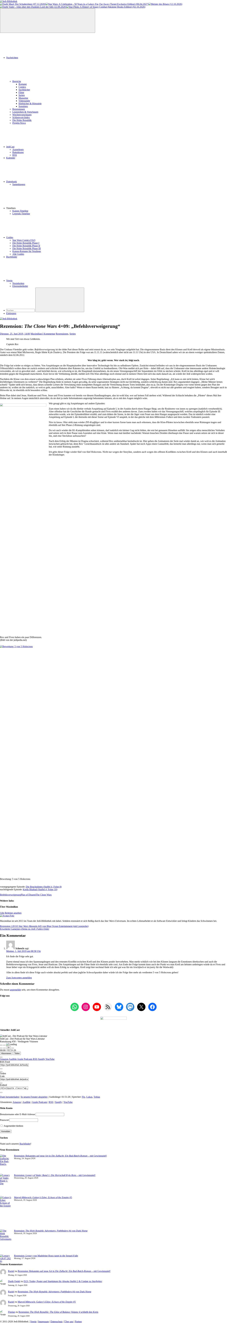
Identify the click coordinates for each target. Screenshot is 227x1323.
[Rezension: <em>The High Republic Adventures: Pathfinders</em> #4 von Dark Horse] (6, 1241)
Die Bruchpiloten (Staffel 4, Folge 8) (44, 886)
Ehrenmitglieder (20, 286)
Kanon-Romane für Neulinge (26, 251)
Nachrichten (12, 57)
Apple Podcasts (25, 1059)
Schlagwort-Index (21, 117)
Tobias (97, 1097)
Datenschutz (56, 1321)
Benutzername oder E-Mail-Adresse (17, 1114)
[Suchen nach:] (20, 310)
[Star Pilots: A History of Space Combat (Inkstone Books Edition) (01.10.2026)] (105, 7)
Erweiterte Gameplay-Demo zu (24, 929)
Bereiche (16, 81)
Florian (11, 1312)
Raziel (11, 1271)
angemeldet (15, 989)
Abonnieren (6, 1053)
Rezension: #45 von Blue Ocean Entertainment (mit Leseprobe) (44, 926)
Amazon (4, 1059)
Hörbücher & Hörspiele (30, 103)
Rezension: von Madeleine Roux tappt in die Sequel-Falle (46, 1255)
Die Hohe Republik (22, 120)
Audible (13, 1059)
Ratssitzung (18, 152)
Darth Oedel (14, 1281)
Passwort (4, 1120)
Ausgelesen (18, 149)
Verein (9, 280)
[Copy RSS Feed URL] (1, 1068)
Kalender (10, 158)
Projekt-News (19, 123)
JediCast (10, 146)
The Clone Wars (44, 894)
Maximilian (36, 333)
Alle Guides (18, 254)
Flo (83, 1097)
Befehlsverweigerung (10, 894)
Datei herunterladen (9, 1097)
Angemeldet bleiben (13, 1126)
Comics (22, 87)
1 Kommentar (48, 333)
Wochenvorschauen (22, 114)
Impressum (43, 1321)
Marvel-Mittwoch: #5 (43, 1197)
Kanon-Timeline (20, 211)
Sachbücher (24, 89)
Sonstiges (23, 106)
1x (8, 1047)
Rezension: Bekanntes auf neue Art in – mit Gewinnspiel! (60, 1155)
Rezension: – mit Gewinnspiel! (54, 1175)
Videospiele (24, 100)
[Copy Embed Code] (1, 1092)
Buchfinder (11, 257)
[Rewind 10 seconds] (4, 1048)
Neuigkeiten (18, 283)
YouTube (50, 1059)
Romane (23, 84)
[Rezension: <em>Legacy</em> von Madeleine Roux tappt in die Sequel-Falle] (6, 1258)
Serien (22, 95)
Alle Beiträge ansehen (10, 913)
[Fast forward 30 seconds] (12, 1048)
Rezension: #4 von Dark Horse (51, 1230)
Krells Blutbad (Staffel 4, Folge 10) (40, 889)
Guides (9, 237)
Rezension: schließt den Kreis (58, 1312)
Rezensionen (18, 109)
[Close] (1, 1057)
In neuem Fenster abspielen (34, 1097)
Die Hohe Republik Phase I (25, 243)
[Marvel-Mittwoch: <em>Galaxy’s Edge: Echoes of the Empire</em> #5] (6, 1212)
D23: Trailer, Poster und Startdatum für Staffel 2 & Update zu (63, 1281)
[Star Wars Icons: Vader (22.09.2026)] (33, 7)
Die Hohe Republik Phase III (26, 248)
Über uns (68, 1321)
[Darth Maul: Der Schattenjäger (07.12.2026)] (23, 4)
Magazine (23, 98)
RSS (14, 155)
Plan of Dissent (28, 894)
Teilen (17, 1053)
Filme (21, 92)
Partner (78, 1321)
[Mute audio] (1, 1048)
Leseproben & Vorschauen (25, 112)
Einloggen (11, 313)
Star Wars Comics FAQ (23, 240)
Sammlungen (18, 184)
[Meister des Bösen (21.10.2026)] (165, 4)
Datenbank (11, 181)
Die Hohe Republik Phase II (26, 245)
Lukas (89, 1097)
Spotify (42, 1059)
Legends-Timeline (21, 213)
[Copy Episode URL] (1, 1083)
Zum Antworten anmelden (19, 977)
